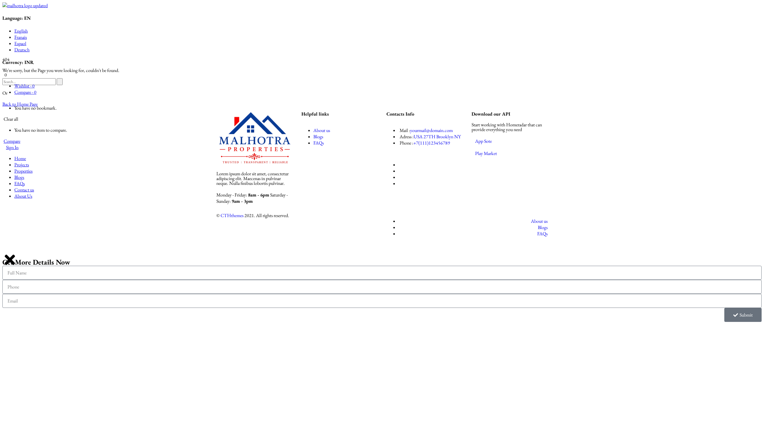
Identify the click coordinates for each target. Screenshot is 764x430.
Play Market (486, 153)
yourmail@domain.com (431, 130)
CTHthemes (232, 215)
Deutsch (22, 50)
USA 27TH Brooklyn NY (437, 136)
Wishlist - (24, 86)
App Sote (483, 141)
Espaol (20, 43)
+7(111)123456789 (431, 143)
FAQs (318, 143)
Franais (20, 37)
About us (321, 130)
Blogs (318, 136)
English (21, 31)
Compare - (25, 92)
